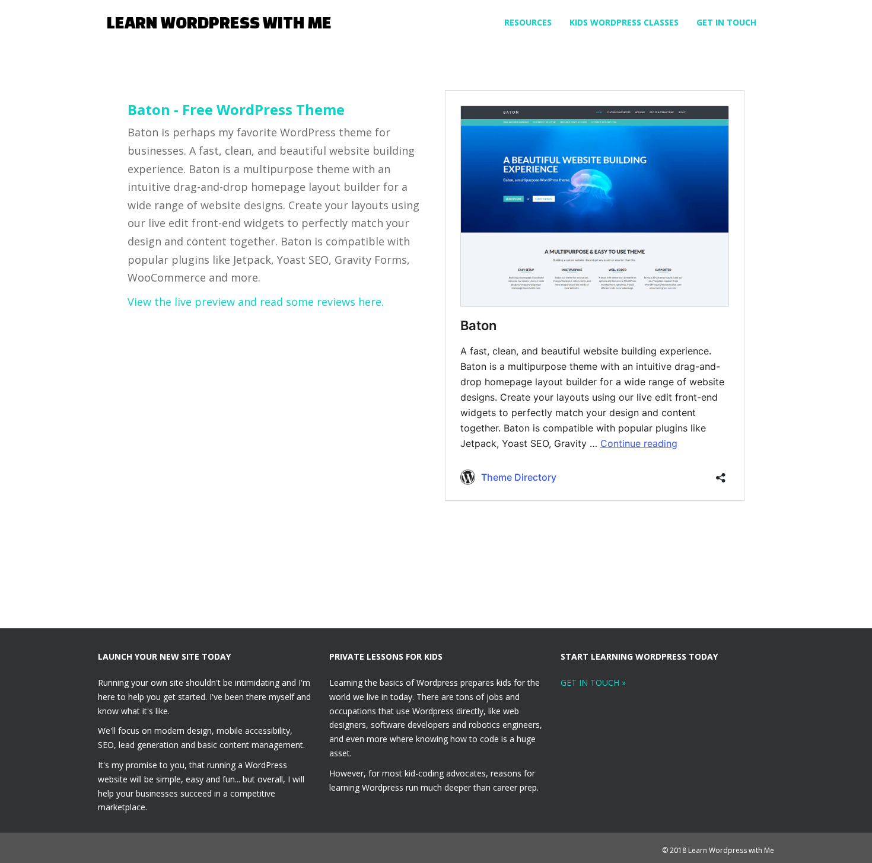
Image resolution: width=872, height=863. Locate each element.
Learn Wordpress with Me (219, 22)
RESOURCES (528, 22)
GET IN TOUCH (726, 22)
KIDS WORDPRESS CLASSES (624, 22)
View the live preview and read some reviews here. (256, 302)
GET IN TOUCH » (593, 682)
